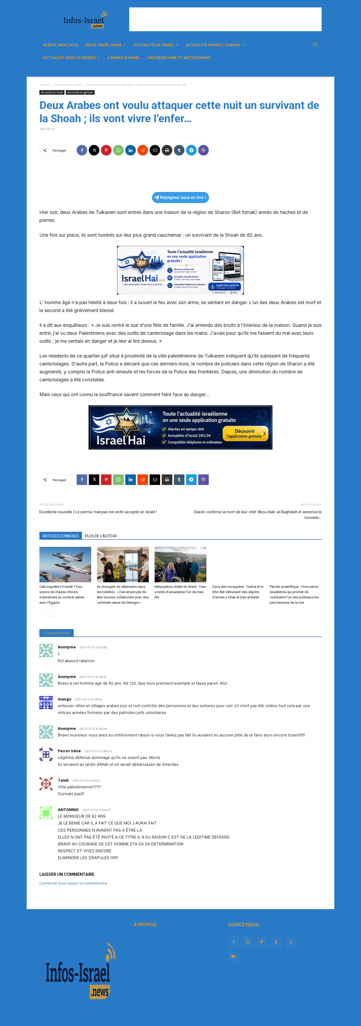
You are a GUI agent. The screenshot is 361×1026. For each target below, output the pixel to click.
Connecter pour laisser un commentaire (73, 883)
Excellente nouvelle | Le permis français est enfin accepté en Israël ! (98, 512)
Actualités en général (80, 92)
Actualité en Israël (153, 44)
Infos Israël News (103, 44)
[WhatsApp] (118, 150)
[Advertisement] (225, 19)
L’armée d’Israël (124, 57)
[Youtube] (304, 70)
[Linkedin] (130, 150)
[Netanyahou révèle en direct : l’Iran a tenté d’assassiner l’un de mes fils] (180, 565)
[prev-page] (42, 613)
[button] (315, 45)
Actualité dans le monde (69, 57)
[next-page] (51, 613)
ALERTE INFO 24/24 (60, 44)
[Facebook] (259, 70)
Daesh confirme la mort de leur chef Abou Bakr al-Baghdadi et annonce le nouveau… (258, 515)
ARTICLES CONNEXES (61, 536)
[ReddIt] (142, 150)
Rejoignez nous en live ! (183, 197)
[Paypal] (277, 70)
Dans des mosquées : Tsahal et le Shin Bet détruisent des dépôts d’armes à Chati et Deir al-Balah (237, 592)
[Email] (155, 150)
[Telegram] (191, 150)
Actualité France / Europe (213, 44)
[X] (295, 70)
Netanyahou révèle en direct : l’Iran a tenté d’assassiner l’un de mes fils (180, 592)
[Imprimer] (167, 150)
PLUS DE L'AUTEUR (101, 536)
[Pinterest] (106, 150)
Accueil (44, 85)
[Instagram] (268, 70)
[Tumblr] (286, 70)
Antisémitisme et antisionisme (179, 57)
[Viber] (203, 150)
